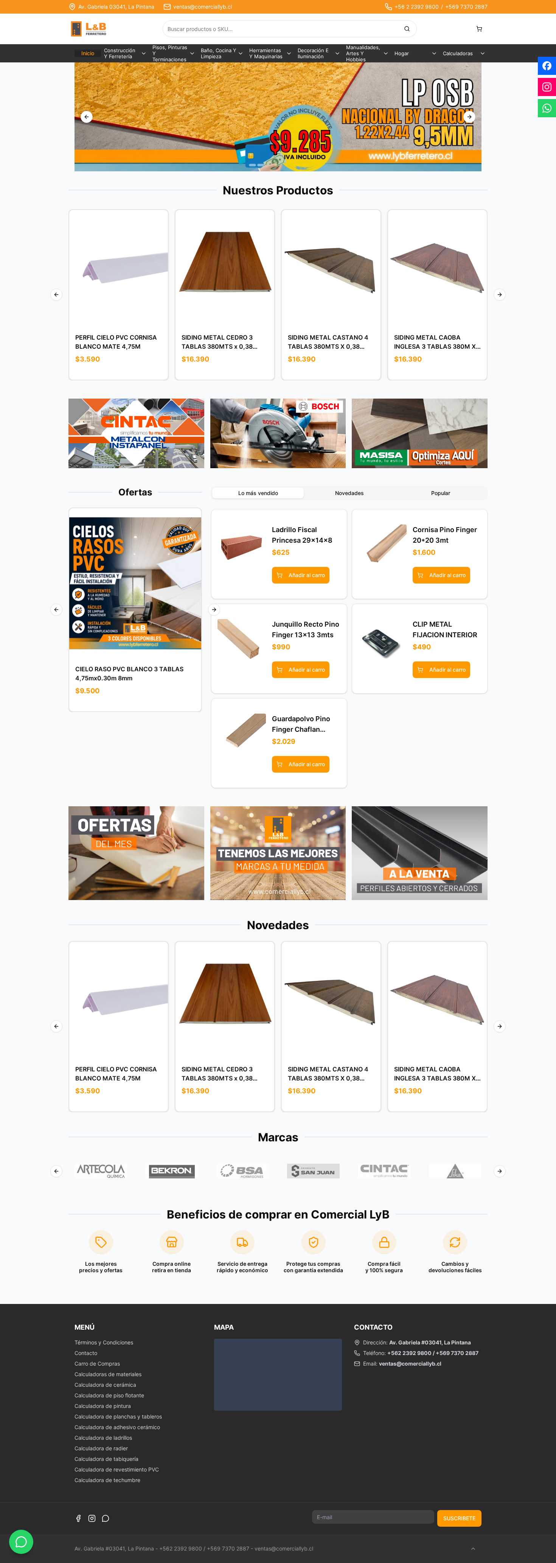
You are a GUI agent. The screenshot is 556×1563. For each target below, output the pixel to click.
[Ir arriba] (473, 1548)
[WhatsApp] (105, 1518)
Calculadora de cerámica (105, 1384)
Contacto (86, 1353)
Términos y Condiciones (104, 1342)
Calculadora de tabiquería (106, 1459)
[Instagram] (92, 1518)
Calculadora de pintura (103, 1406)
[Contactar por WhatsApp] (21, 1542)
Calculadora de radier (101, 1448)
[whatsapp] (547, 108)
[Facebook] (78, 1518)
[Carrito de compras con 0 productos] (479, 28)
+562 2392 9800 (409, 1353)
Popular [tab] (440, 493)
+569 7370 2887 (466, 6)
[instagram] (547, 87)
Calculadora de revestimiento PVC (117, 1469)
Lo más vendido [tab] (258, 493)
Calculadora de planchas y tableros (118, 1416)
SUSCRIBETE (459, 1518)
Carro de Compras (97, 1363)
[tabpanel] (349, 648)
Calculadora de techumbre (107, 1480)
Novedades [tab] (349, 493)
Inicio (87, 53)
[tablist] (349, 493)
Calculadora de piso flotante (109, 1395)
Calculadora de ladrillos (103, 1437)
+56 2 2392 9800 (416, 6)
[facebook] (547, 66)
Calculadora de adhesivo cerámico (117, 1427)
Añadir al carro (124, 268)
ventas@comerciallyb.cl (202, 6)
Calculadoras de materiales (108, 1374)
